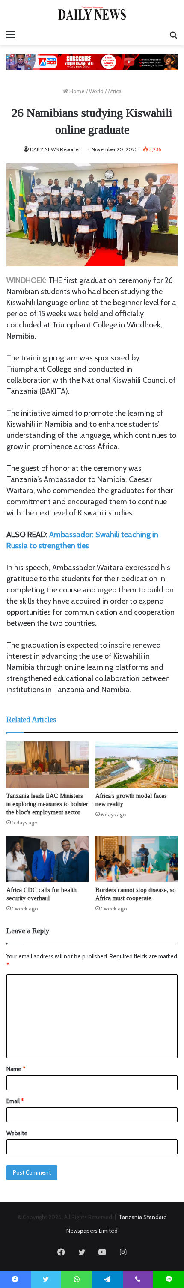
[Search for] (173, 34)
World (96, 91)
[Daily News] (92, 13)
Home (76, 91)
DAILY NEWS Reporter (55, 149)
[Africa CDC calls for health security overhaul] (47, 859)
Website (16, 1133)
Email (15, 1101)
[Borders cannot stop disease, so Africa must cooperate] (136, 859)
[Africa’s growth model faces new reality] (136, 764)
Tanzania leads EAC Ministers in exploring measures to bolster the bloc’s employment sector (47, 804)
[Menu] (10, 34)
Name (15, 1068)
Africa (115, 91)
